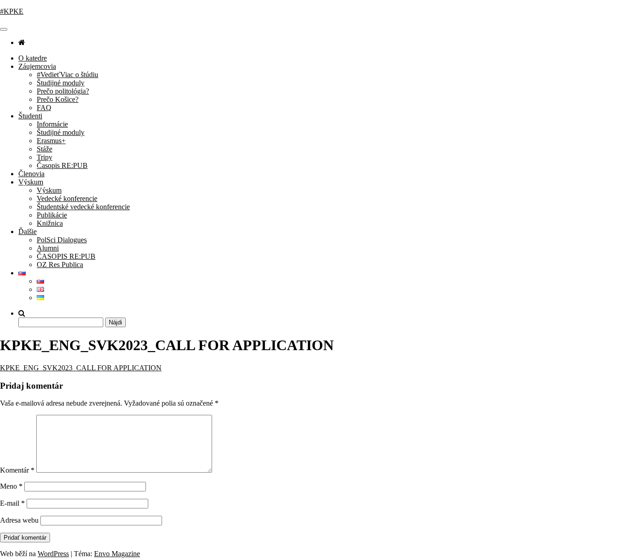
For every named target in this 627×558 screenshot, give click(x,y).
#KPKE (11, 11)
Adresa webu (19, 520)
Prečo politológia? (63, 91)
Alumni (48, 248)
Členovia (31, 174)
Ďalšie (27, 231)
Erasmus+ (51, 141)
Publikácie (52, 215)
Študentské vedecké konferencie (83, 207)
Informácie (52, 124)
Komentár (17, 470)
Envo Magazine (117, 554)
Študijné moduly (60, 83)
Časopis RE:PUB (62, 165)
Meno (11, 486)
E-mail (12, 503)
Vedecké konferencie (67, 198)
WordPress (53, 554)
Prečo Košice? (57, 99)
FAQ (44, 108)
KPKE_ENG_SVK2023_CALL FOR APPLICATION (81, 368)
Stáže (44, 149)
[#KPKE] (21, 42)
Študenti (30, 116)
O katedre (32, 58)
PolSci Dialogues (62, 240)
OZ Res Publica (60, 264)
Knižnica (50, 223)
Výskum (30, 182)
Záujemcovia (37, 66)
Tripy (44, 157)
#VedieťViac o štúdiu (67, 74)
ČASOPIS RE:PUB (66, 256)
